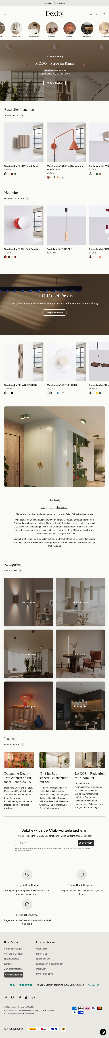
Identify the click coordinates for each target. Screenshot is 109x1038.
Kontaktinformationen (13, 1014)
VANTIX (30, 1007)
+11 (62, 177)
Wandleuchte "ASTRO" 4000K (62, 385)
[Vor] (83, 3)
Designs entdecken (54, 312)
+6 (104, 257)
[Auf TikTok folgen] (26, 997)
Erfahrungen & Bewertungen (49, 964)
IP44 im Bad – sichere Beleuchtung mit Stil (53, 778)
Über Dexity (41, 949)
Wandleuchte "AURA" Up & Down (21, 166)
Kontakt (7, 964)
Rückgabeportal (11, 959)
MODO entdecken (54, 83)
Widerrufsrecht (10, 1010)
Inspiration (41, 969)
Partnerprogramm (44, 974)
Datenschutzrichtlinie (30, 848)
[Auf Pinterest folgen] (19, 997)
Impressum (29, 1014)
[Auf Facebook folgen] (6, 997)
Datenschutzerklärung (28, 1010)
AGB (42, 1010)
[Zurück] (25, 3)
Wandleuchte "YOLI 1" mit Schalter (21, 249)
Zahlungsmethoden (13, 969)
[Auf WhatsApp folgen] (33, 997)
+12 (20, 174)
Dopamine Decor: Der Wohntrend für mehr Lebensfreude (18, 778)
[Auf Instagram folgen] (13, 997)
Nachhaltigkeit (43, 959)
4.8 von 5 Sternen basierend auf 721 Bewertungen (60, 985)
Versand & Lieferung (14, 954)
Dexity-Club (41, 954)
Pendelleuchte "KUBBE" (59, 249)
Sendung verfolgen (13, 949)
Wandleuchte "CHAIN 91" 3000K (20, 385)
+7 (20, 257)
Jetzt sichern (85, 842)
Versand (50, 1010)
